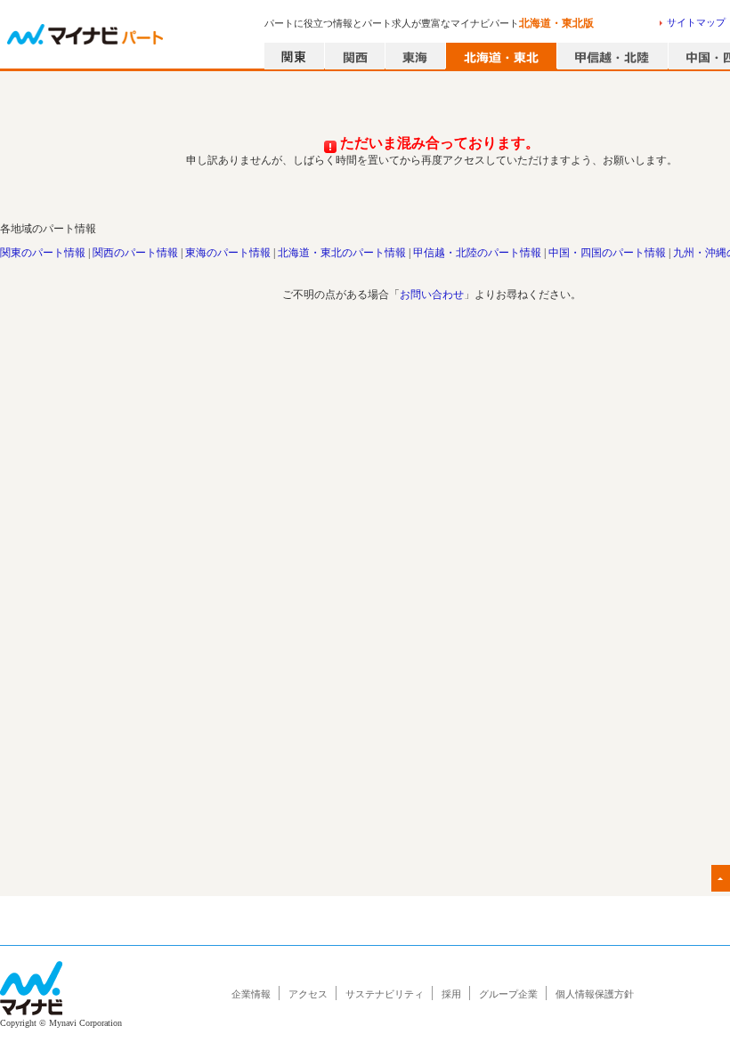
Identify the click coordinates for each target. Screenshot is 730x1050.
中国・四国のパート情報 (607, 252)
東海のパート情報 (228, 252)
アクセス (308, 994)
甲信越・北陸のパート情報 (477, 252)
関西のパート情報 (135, 252)
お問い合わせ (432, 294)
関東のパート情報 (42, 252)
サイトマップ (696, 22)
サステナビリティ (384, 994)
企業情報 (251, 994)
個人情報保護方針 (595, 994)
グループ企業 (508, 994)
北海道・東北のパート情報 (342, 252)
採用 (451, 994)
